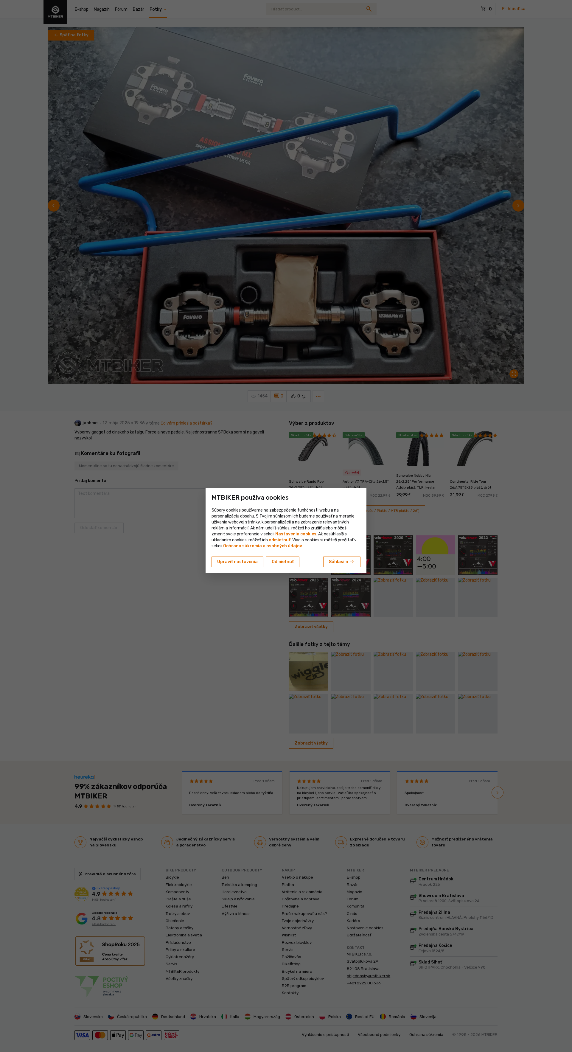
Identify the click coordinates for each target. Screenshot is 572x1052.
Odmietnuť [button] (283, 561)
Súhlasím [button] (342, 562)
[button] (279, 540)
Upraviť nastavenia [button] (237, 561)
